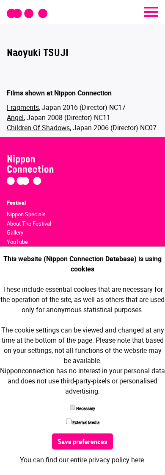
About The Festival (29, 223)
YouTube (17, 242)
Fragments (23, 107)
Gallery (15, 232)
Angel (15, 117)
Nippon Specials (26, 214)
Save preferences (82, 442)
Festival (16, 203)
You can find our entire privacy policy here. (83, 459)
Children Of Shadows (38, 127)
